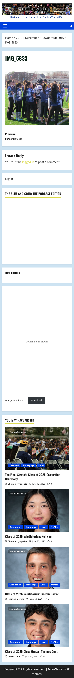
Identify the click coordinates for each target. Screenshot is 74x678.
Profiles (54, 527)
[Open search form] (71, 25)
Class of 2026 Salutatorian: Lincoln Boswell (32, 594)
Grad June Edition (14, 400)
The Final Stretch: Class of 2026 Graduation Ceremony (32, 476)
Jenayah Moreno (16, 598)
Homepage (28, 465)
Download (36, 400)
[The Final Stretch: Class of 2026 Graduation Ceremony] (37, 448)
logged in (28, 162)
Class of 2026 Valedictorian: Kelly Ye (28, 536)
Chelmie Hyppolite (17, 483)
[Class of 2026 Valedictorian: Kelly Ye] (37, 510)
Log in (9, 179)
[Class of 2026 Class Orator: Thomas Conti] (37, 625)
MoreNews (55, 669)
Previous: (13, 136)
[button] (5, 26)
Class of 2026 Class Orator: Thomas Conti (31, 651)
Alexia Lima (14, 656)
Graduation (15, 527)
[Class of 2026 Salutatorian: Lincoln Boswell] (37, 568)
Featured (14, 465)
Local (41, 465)
